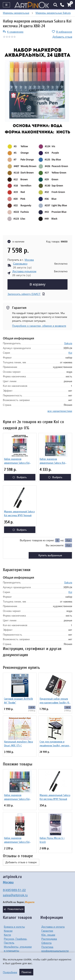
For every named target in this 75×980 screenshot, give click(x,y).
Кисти (7, 935)
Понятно (26, 972)
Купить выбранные (50, 555)
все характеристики (60, 411)
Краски (8, 930)
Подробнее (10, 972)
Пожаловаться (15, 909)
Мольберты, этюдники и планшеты (18, 948)
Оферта (46, 943)
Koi (70, 352)
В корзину (37, 284)
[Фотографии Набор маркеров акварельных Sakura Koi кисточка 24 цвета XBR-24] (37, 91)
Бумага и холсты (14, 926)
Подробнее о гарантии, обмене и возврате (39, 326)
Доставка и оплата (53, 926)
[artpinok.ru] (32, 5)
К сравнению (15, 31)
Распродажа (49, 939)
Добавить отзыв (62, 36)
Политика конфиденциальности (55, 948)
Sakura (68, 343)
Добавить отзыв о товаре (21, 862)
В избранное (64, 31)
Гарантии (47, 930)
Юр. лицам (48, 935)
